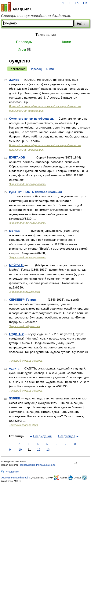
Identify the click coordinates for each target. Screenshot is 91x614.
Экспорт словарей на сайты (16, 477)
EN (61, 3)
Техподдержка (27, 465)
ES (77, 3)
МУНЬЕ (14, 230)
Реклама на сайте (45, 465)
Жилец (14, 79)
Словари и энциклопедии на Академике (36, 16)
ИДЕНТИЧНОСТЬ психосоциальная (35, 192)
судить (14, 368)
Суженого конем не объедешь (31, 118)
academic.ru (16, 6)
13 (48, 449)
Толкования (46, 35)
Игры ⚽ (24, 49)
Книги (66, 42)
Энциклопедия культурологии (27, 184)
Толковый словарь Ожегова (26, 360)
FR (85, 3)
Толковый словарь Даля (23, 425)
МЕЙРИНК (16, 265)
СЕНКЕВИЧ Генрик (22, 299)
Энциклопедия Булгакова (24, 291)
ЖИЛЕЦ (14, 398)
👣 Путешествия (10, 471)
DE (69, 3)
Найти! (81, 23)
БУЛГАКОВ (17, 157)
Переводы (24, 42)
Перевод (36, 69)
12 (38, 449)
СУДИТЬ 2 (16, 334)
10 (20, 449)
